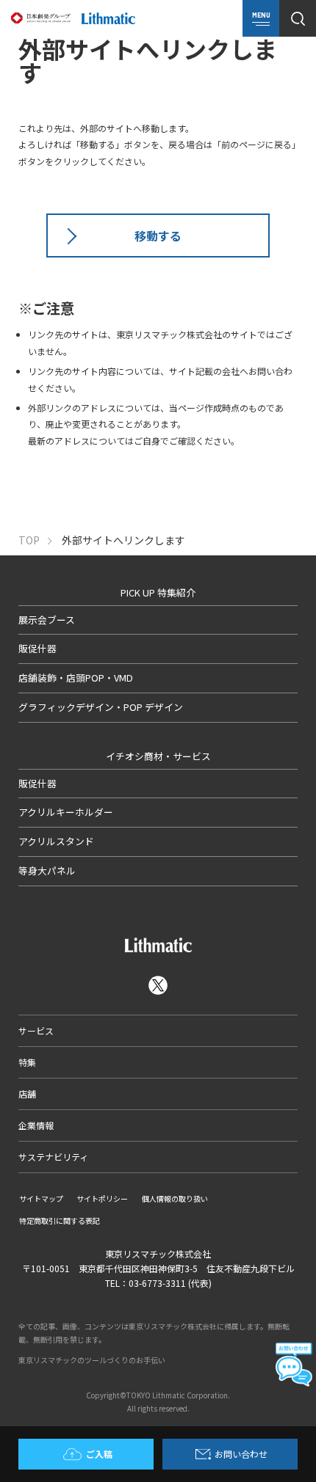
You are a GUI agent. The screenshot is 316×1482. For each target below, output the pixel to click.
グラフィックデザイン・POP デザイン (100, 707)
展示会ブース (46, 620)
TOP (29, 540)
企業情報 (36, 1125)
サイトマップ (41, 1198)
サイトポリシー (102, 1198)
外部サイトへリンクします (123, 540)
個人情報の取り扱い (175, 1198)
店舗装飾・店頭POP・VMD (75, 678)
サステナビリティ (53, 1156)
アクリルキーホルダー (65, 812)
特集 (27, 1062)
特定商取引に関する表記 (59, 1220)
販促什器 (37, 648)
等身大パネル (47, 870)
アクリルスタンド (56, 841)
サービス (36, 1030)
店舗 (27, 1093)
